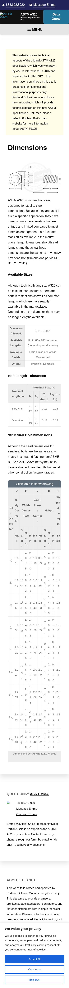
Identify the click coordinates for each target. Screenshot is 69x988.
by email (43, 839)
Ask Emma (39, 794)
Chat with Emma (26, 814)
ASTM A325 (29, 14)
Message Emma (44, 4)
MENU (37, 29)
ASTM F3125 (28, 128)
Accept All (34, 959)
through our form (26, 839)
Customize (34, 969)
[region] (34, 955)
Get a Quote (56, 16)
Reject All (34, 979)
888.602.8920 (15, 4)
